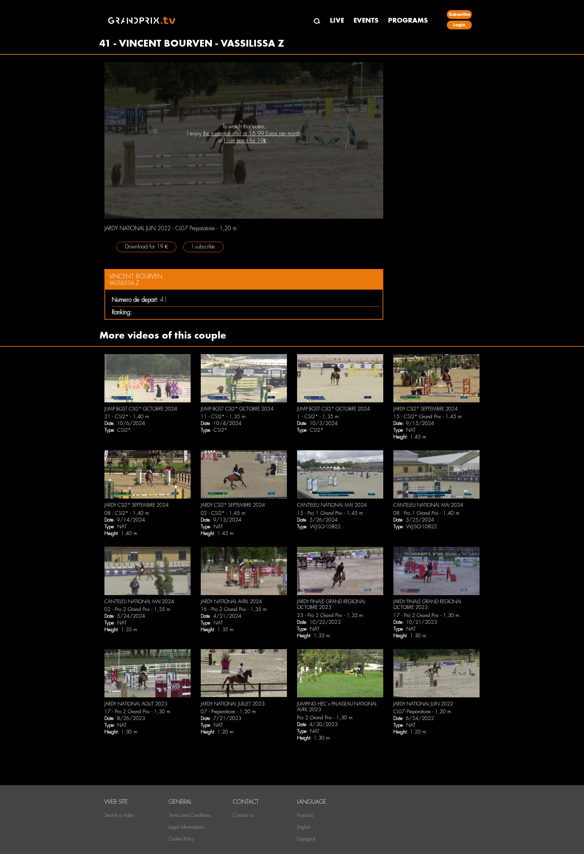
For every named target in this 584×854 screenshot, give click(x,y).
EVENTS (366, 20)
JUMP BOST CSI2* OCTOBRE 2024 (140, 409)
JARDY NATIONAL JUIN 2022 (423, 704)
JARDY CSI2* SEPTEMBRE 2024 (425, 409)
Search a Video (119, 815)
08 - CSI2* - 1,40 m (126, 513)
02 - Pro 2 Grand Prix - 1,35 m (137, 609)
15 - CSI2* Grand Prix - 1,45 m (427, 416)
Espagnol (306, 839)
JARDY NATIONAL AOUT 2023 (135, 704)
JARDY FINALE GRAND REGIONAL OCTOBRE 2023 (331, 604)
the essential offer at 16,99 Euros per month (251, 133)
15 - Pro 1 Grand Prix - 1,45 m (330, 513)
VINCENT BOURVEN (135, 276)
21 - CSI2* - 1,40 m (126, 416)
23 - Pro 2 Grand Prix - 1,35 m (330, 615)
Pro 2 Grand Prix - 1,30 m (324, 717)
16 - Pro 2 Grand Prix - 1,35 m (234, 609)
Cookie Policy (181, 839)
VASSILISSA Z (124, 283)
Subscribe (459, 14)
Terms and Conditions (190, 815)
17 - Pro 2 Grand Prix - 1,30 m (426, 615)
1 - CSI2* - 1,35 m (318, 416)
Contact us (243, 815)
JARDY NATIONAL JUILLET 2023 (233, 704)
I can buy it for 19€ (245, 140)
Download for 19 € (146, 246)
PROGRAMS (408, 20)
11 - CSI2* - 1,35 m (223, 416)
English (304, 827)
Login (459, 25)
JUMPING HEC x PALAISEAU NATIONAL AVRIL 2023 (337, 707)
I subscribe (203, 246)
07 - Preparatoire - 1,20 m (228, 711)
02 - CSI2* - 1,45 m (223, 513)
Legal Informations (186, 827)
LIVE (337, 20)
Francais (305, 815)
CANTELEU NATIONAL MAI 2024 (332, 505)
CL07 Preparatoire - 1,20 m (422, 711)
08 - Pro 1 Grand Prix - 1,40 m (426, 513)
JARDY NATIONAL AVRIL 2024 (231, 601)
